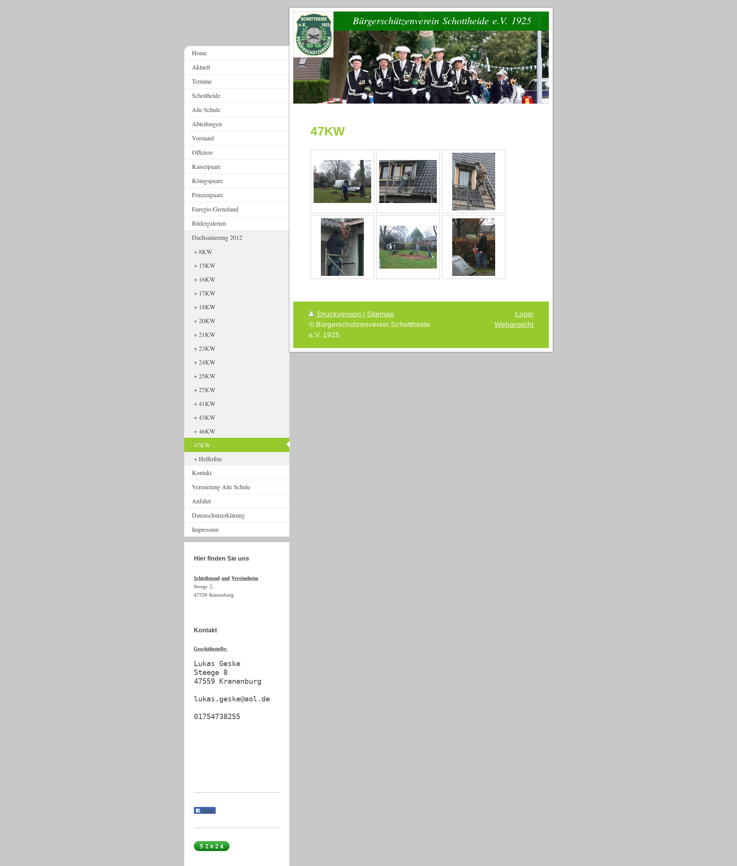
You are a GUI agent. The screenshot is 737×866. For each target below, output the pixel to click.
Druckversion (339, 314)
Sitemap (380, 314)
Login (524, 314)
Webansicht (514, 324)
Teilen (207, 810)
